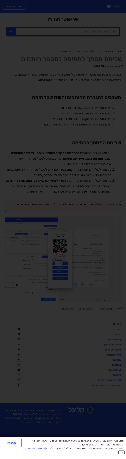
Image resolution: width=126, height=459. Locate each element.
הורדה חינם (14, 6)
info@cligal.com (44, 418)
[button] (108, 6)
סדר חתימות (66, 308)
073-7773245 (13, 418)
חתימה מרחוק (85, 308)
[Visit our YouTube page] (122, 435)
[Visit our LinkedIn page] (123, 435)
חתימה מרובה (106, 308)
